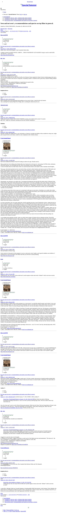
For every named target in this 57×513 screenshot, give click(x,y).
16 (16, 31)
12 (10, 31)
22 (24, 31)
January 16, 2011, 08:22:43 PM (7, 302)
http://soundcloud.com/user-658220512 (9, 467)
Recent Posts (30, 1)
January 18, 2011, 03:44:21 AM (8, 462)
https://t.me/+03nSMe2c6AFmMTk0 (20, 87)
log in (21, 14)
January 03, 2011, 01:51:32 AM (8, 99)
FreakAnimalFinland (6, 138)
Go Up (2, 494)
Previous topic (4, 28)
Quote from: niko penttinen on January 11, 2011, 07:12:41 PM (17, 482)
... (9, 31)
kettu (2, 259)
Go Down (3, 31)
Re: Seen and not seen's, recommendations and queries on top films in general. (18, 46)
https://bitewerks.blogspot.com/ (7, 55)
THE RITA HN (4, 105)
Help (4, 510)
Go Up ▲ (16, 510)
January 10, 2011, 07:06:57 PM (7, 249)
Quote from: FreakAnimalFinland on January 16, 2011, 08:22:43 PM (18, 399)
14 (13, 31)
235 (30, 31)
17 (17, 31)
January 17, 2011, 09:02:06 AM (8, 396)
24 (27, 31)
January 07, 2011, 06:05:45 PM (7, 132)
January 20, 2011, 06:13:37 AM (8, 480)
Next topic (10, 28)
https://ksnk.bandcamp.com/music (8, 276)
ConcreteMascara (5, 447)
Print (2, 29)
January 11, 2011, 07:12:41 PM (7, 274)
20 (21, 31)
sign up (25, 14)
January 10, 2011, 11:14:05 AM (7, 160)
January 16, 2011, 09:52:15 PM (7, 346)
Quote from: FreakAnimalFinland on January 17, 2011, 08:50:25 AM (18, 429)
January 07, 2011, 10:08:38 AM (8, 117)
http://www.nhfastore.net (27, 232)
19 (20, 31)
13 (12, 31)
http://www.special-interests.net (14, 231)
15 (14, 31)
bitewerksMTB (4, 35)
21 (23, 31)
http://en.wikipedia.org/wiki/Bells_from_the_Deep (12, 407)
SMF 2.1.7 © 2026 (7, 511)
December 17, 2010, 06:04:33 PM (8, 48)
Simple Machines (16, 511)
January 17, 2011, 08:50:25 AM (8, 377)
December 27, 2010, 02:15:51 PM (8, 74)
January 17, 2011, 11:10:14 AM (7, 427)
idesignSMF (23, 511)
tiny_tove (3, 58)
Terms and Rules (10, 510)
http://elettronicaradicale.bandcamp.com (9, 85)
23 (25, 31)
